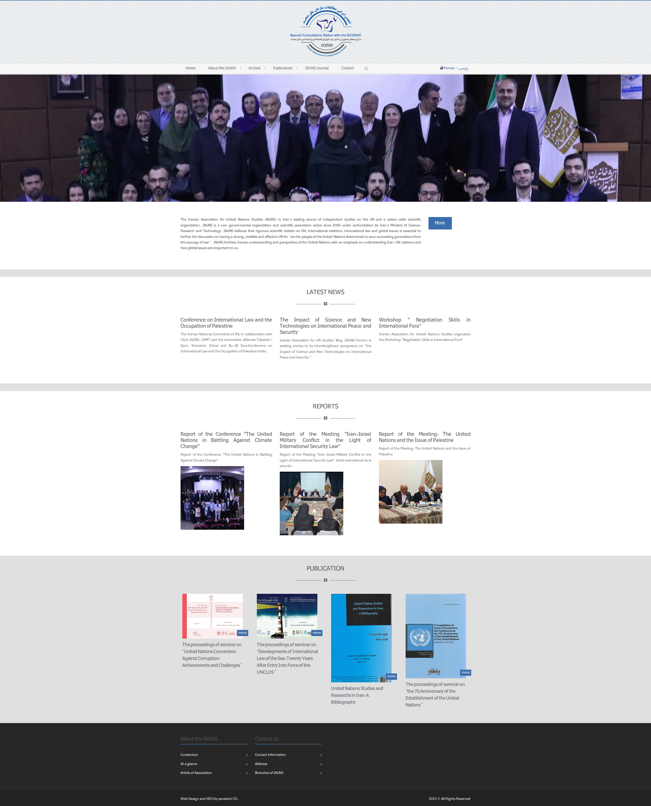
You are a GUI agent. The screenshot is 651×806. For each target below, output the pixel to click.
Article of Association (196, 773)
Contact (347, 68)
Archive (254, 68)
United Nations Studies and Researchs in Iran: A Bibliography (357, 695)
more (243, 633)
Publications (282, 68)
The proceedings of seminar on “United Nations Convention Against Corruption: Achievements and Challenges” (212, 655)
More (440, 223)
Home (191, 68)
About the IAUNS (222, 68)
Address (261, 764)
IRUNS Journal (317, 68)
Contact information (270, 755)
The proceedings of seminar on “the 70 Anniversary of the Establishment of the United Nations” (435, 695)
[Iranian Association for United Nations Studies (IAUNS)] (325, 31)
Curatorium (189, 755)
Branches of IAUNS (269, 773)
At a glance (189, 764)
